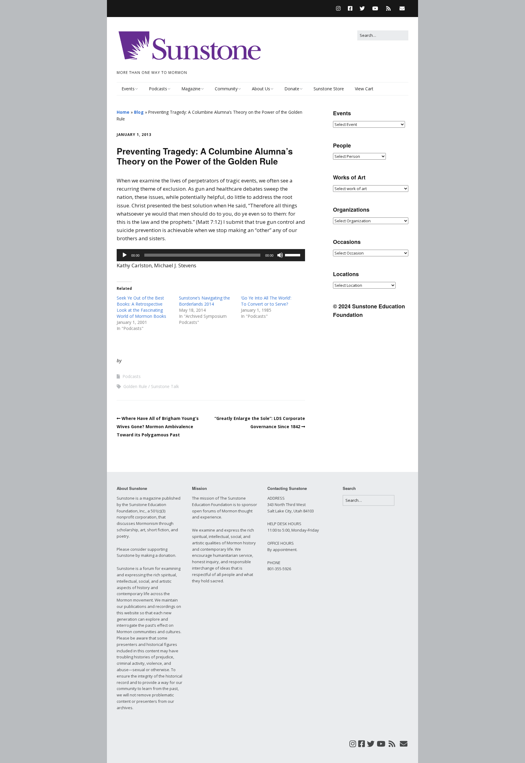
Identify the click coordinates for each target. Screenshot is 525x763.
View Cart (364, 89)
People (342, 145)
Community (226, 89)
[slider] (293, 254)
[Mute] (280, 255)
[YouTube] (375, 8)
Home (123, 112)
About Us (261, 89)
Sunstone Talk (165, 386)
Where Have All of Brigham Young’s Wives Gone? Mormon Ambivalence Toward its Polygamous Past (158, 426)
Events (128, 89)
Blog (139, 112)
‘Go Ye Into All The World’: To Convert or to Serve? (266, 301)
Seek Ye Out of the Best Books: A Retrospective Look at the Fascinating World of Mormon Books (141, 307)
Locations (346, 274)
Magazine (191, 89)
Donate (291, 89)
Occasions (347, 242)
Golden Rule (135, 386)
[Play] (125, 255)
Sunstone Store (329, 89)
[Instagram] (340, 8)
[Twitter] (362, 8)
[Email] (402, 8)
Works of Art (349, 177)
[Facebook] (350, 8)
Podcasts (158, 89)
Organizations (351, 209)
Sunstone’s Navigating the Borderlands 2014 (204, 301)
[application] (211, 255)
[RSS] (388, 8)
